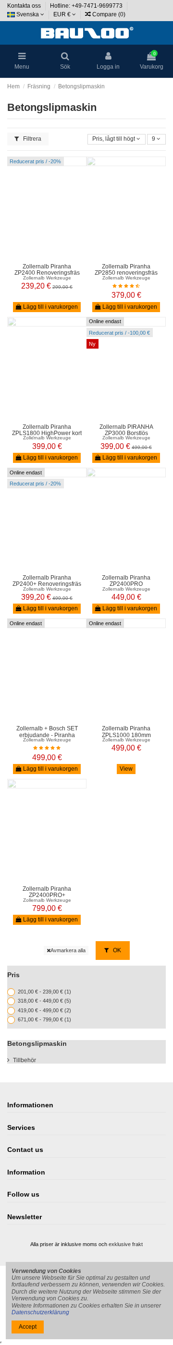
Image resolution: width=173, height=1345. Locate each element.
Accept (28, 1326)
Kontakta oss (24, 5)
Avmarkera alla (68, 950)
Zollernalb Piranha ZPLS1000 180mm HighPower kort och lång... (126, 734)
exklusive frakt (126, 1244)
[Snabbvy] (53, 256)
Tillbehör (24, 1060)
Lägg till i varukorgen (50, 306)
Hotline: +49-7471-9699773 (87, 5)
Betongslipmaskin (37, 1043)
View (126, 768)
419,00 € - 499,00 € (44, 1010)
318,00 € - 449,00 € (44, 1001)
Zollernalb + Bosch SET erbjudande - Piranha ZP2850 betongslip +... (47, 734)
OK (116, 950)
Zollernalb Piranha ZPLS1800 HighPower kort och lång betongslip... (47, 433)
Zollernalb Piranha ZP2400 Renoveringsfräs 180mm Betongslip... (47, 272)
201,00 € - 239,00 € (44, 991)
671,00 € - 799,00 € (44, 1020)
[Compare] (41, 256)
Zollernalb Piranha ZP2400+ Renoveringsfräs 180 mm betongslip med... (46, 584)
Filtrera (31, 138)
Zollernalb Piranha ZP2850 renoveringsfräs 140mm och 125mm (126, 272)
